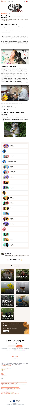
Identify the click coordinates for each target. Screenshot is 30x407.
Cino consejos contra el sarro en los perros (7, 392)
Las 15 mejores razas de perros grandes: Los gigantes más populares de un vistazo (13, 384)
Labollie (2, 371)
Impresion (19, 404)
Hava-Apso (2, 374)
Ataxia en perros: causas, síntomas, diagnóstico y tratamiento (10, 387)
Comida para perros (4, 13)
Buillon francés (3, 369)
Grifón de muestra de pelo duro (5, 368)
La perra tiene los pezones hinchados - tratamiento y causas (10, 393)
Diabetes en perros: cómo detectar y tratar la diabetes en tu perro (10, 388)
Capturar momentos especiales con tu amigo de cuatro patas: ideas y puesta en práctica (14, 382)
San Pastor (2, 366)
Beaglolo (2, 370)
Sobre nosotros (8, 404)
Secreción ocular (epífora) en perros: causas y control (9, 383)
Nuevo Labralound (3, 375)
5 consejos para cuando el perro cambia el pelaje (8, 389)
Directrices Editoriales (14, 404)
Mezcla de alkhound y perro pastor (6, 365)
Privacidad (22, 404)
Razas (12, 1)
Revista (9, 1)
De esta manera (6, 331)
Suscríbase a (19, 346)
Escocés (2, 373)
